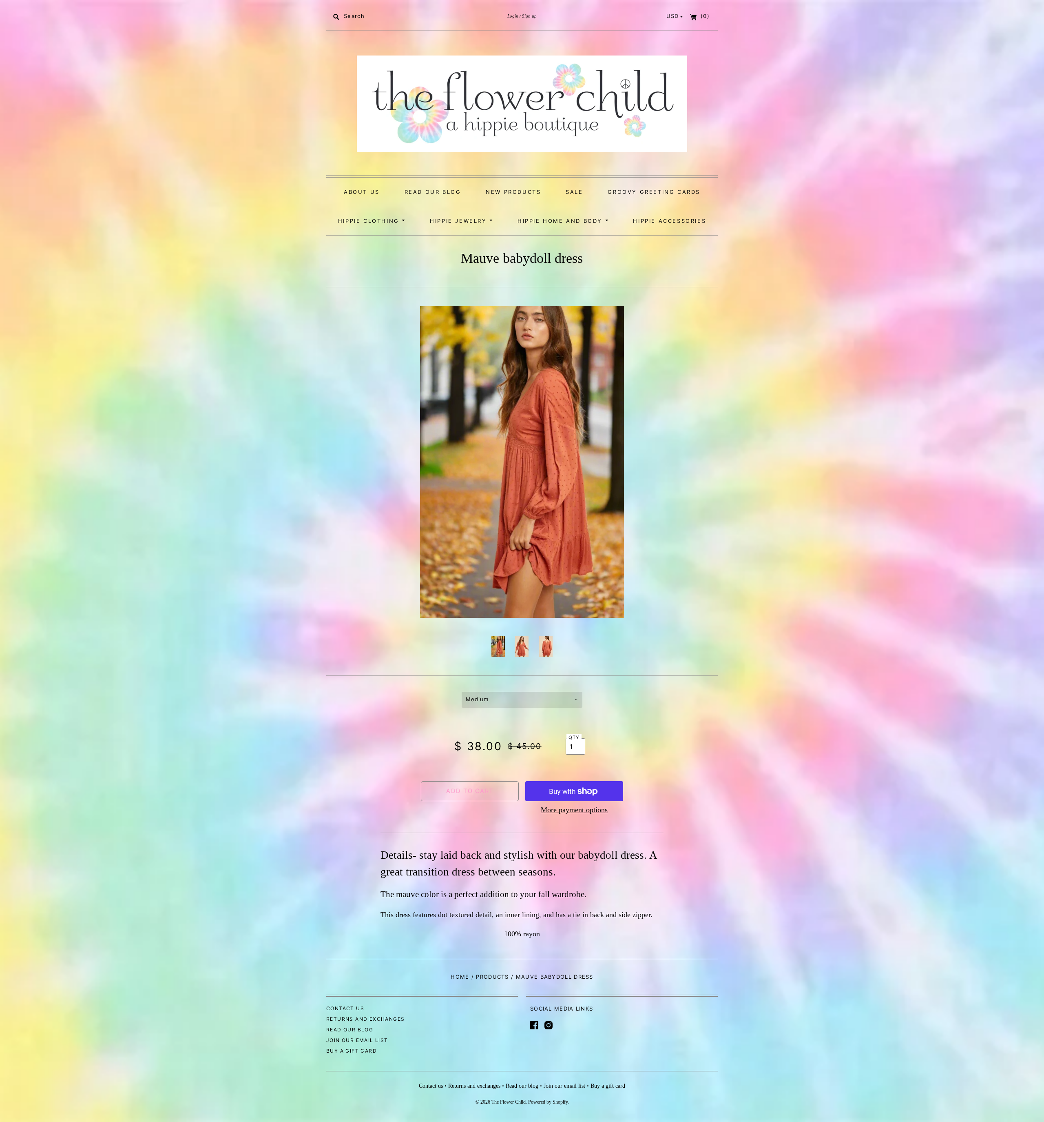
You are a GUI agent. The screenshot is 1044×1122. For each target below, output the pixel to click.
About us (362, 192)
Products (492, 976)
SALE (574, 192)
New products (513, 192)
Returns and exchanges (365, 1019)
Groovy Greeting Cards (654, 192)
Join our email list (357, 1040)
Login (512, 15)
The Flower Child (508, 1102)
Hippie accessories (669, 221)
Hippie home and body (561, 221)
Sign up (529, 15)
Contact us (345, 1008)
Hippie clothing (370, 221)
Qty (574, 737)
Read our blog (433, 192)
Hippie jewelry (459, 221)
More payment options (574, 810)
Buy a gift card (351, 1051)
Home (460, 976)
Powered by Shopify (548, 1102)
